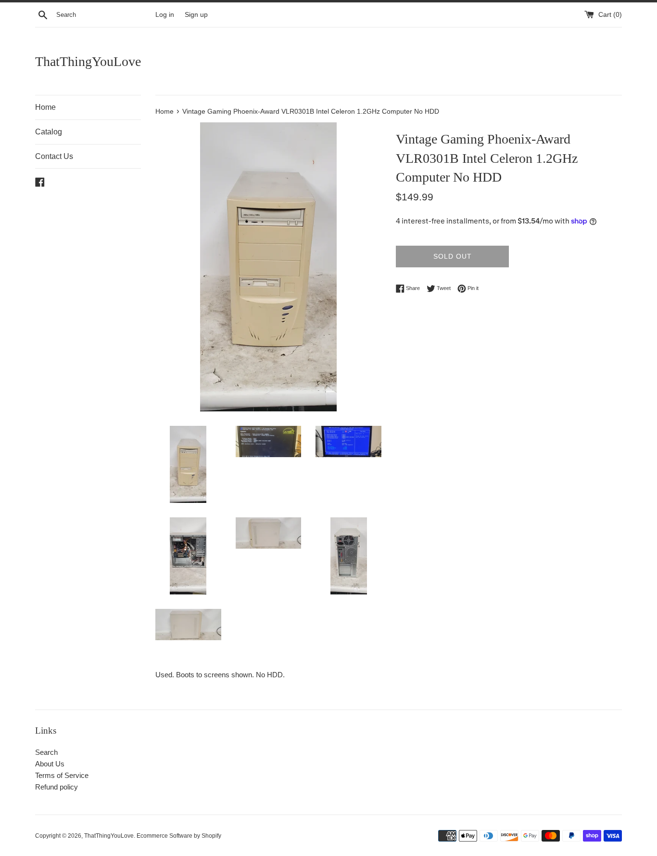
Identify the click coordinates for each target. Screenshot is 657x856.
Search (46, 752)
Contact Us (54, 156)
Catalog (48, 132)
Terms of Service (61, 775)
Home (45, 107)
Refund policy (56, 787)
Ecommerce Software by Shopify (179, 835)
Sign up (196, 14)
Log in (164, 14)
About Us (49, 764)
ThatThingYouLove (88, 61)
